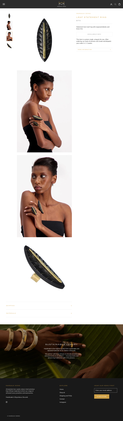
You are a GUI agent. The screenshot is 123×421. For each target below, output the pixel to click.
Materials (11, 313)
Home (62, 389)
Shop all (62, 393)
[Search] (115, 4)
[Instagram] (6, 402)
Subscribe (102, 396)
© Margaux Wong (13, 416)
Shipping (10, 305)
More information (85, 49)
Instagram (63, 402)
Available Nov (94, 34)
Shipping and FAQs (66, 396)
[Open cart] (119, 4)
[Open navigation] (4, 4)
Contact (62, 399)
